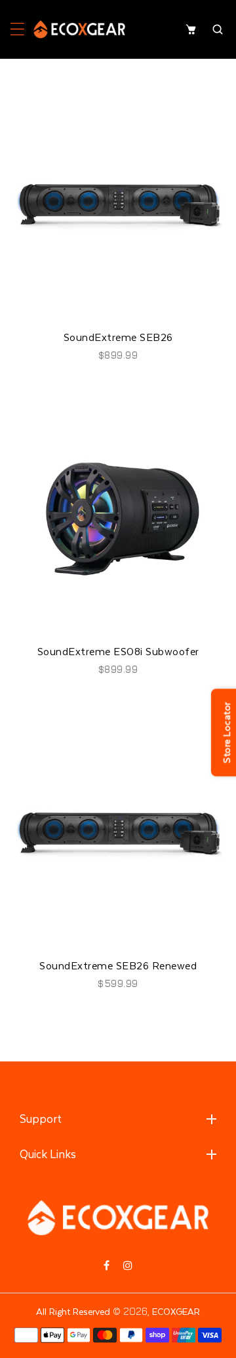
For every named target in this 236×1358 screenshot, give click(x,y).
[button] (17, 29)
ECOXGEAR (176, 1311)
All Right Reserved (73, 1311)
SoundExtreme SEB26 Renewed (118, 965)
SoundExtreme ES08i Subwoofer (118, 651)
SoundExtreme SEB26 (118, 337)
